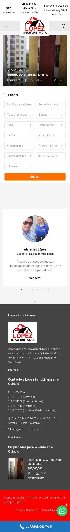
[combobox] (51, 104)
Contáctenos (15, 437)
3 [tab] (32, 289)
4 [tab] (37, 289)
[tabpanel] (35, 247)
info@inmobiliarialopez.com (28, 429)
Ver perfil (35, 278)
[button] (62, 510)
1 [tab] (21, 289)
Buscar (35, 176)
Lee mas (13, 369)
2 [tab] (27, 289)
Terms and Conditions (25, 510)
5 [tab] (43, 289)
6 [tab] (48, 289)
